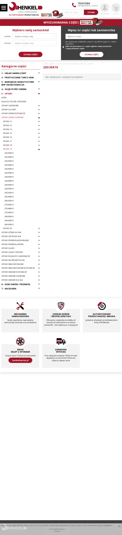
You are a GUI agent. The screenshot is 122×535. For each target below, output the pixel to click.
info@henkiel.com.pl (88, 6)
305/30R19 (8, 224)
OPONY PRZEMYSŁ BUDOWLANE (15, 240)
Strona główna (48, 64)
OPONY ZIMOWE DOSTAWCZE (14, 272)
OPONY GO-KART (8, 109)
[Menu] (3, 7)
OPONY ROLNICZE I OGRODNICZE (15, 256)
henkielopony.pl (20, 360)
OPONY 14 (7, 129)
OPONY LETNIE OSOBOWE (12, 117)
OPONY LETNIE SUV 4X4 (11, 232)
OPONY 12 (7, 121)
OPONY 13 (7, 125)
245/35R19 (8, 177)
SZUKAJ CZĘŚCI (30, 54)
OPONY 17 (7, 141)
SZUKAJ (91, 12)
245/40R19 (8, 181)
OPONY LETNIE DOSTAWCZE (13, 113)
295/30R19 (8, 220)
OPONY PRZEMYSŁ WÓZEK (12, 244)
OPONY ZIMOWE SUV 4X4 (12, 280)
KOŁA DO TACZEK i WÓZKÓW (13, 101)
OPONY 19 (7, 149)
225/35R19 (8, 153)
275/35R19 (8, 205)
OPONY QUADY (8, 248)
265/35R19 (8, 201)
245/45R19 (8, 185)
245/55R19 (8, 189)
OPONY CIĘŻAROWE (9, 105)
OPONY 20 (7, 228)
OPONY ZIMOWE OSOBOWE (13, 276)
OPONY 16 (7, 137)
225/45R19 (8, 157)
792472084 (84, 3)
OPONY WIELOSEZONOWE (12, 264)
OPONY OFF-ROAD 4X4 (11, 236)
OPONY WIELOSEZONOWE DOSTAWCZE (18, 268)
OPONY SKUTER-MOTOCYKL (13, 260)
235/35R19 (8, 161)
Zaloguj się (105, 14)
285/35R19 (8, 216)
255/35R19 (8, 193)
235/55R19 (8, 173)
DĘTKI (3, 97)
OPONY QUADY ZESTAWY (12, 252)
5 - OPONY (58, 64)
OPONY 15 (7, 133)
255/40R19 (8, 197)
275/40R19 (8, 208)
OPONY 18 (7, 145)
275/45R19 (8, 212)
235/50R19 (8, 169)
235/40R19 (8, 165)
